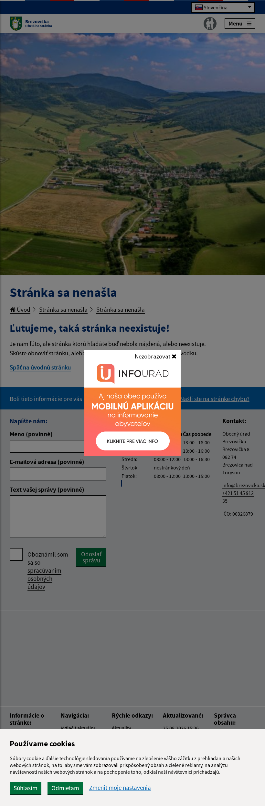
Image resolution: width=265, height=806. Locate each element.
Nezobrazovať (153, 356)
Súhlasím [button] (25, 788)
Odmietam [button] (65, 788)
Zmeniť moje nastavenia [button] (120, 788)
